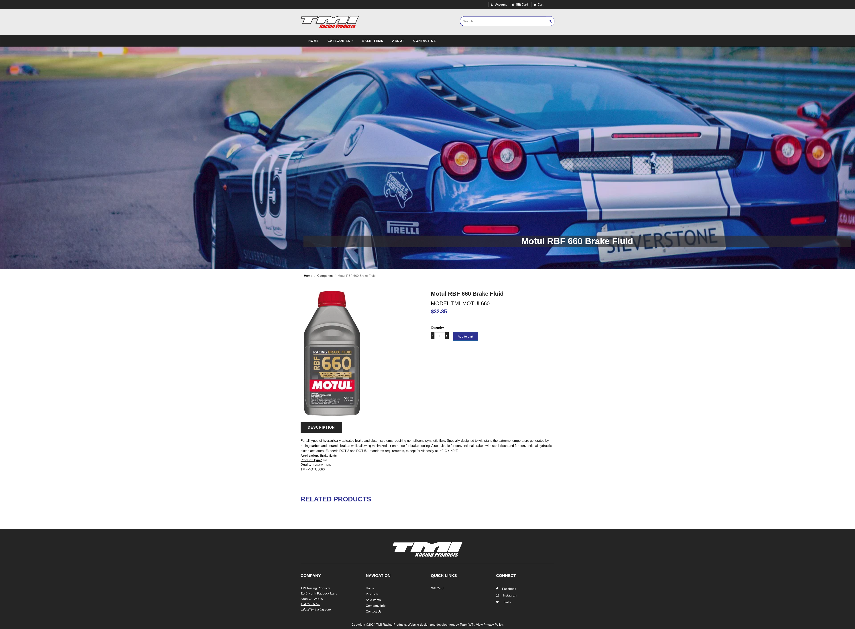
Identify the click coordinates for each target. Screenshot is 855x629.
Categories (339, 41)
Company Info (376, 605)
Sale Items (372, 41)
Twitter (508, 602)
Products (372, 594)
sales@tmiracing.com (316, 609)
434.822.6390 (310, 604)
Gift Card (522, 4)
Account (500, 4)
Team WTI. (467, 624)
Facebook (509, 588)
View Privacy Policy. (490, 624)
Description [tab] (321, 427)
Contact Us (424, 41)
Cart (540, 4)
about (398, 41)
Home (313, 41)
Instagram (510, 595)
